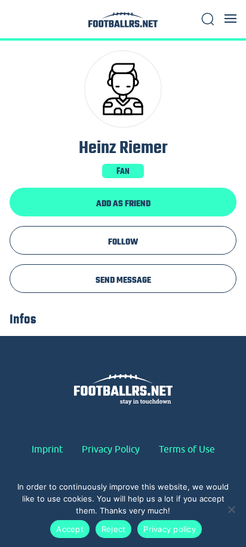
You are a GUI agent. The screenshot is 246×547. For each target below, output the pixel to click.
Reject (114, 529)
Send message (123, 280)
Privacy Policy (111, 449)
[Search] (208, 19)
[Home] (123, 23)
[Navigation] (230, 18)
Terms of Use (187, 449)
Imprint (47, 449)
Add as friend (123, 203)
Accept (70, 529)
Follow (123, 241)
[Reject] (231, 509)
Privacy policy (169, 529)
